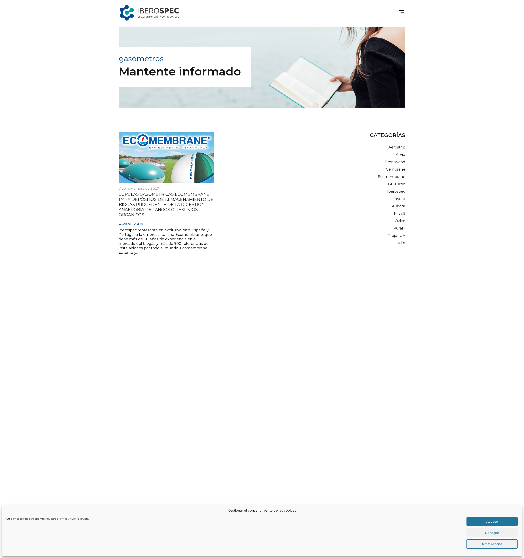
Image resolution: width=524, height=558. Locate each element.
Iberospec (396, 191)
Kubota (398, 206)
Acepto (492, 521)
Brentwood (395, 162)
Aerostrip (396, 147)
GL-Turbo (396, 184)
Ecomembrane (131, 223)
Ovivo (400, 221)
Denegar (492, 533)
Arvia (400, 154)
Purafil (399, 228)
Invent (399, 199)
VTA (401, 243)
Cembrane (395, 169)
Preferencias (492, 544)
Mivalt (399, 213)
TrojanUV (396, 235)
